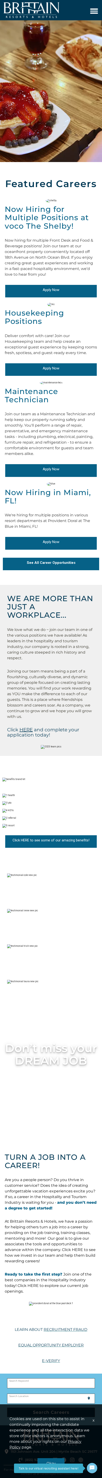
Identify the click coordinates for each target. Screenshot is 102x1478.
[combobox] (51, 1383)
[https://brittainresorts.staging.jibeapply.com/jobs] (33, 730)
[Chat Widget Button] (92, 1468)
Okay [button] (51, 1463)
